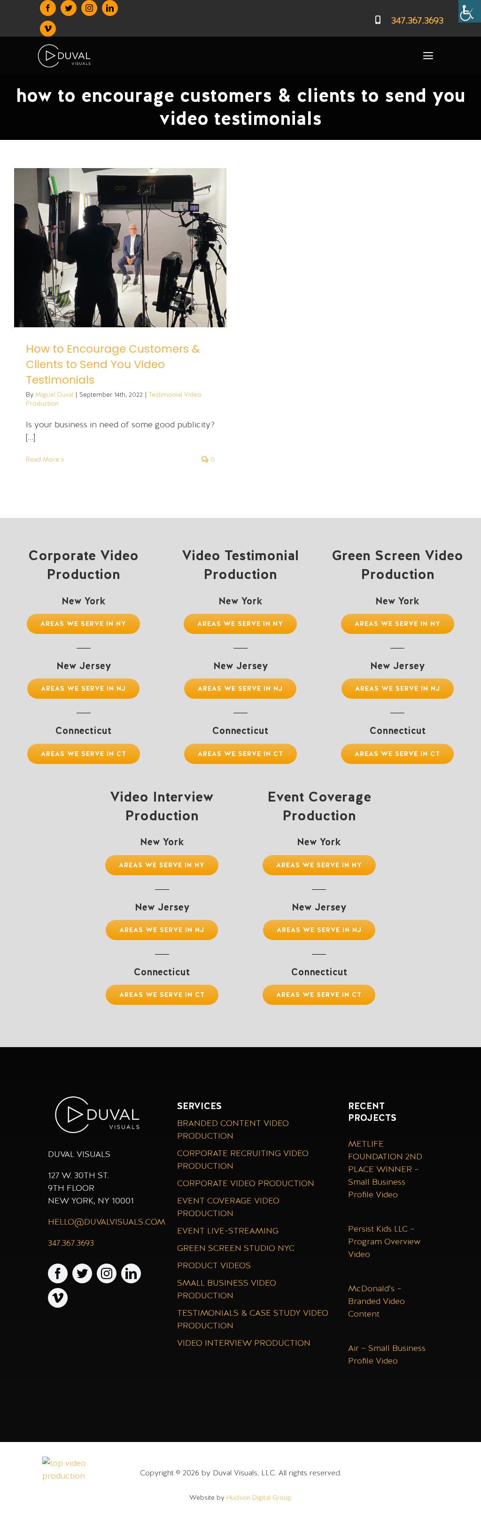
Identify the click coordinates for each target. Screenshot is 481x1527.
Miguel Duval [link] (54, 395)
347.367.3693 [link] (71, 1242)
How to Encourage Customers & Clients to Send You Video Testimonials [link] (113, 364)
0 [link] (212, 459)
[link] (469, 11)
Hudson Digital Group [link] (259, 1497)
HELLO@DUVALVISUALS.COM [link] (106, 1221)
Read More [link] (42, 459)
